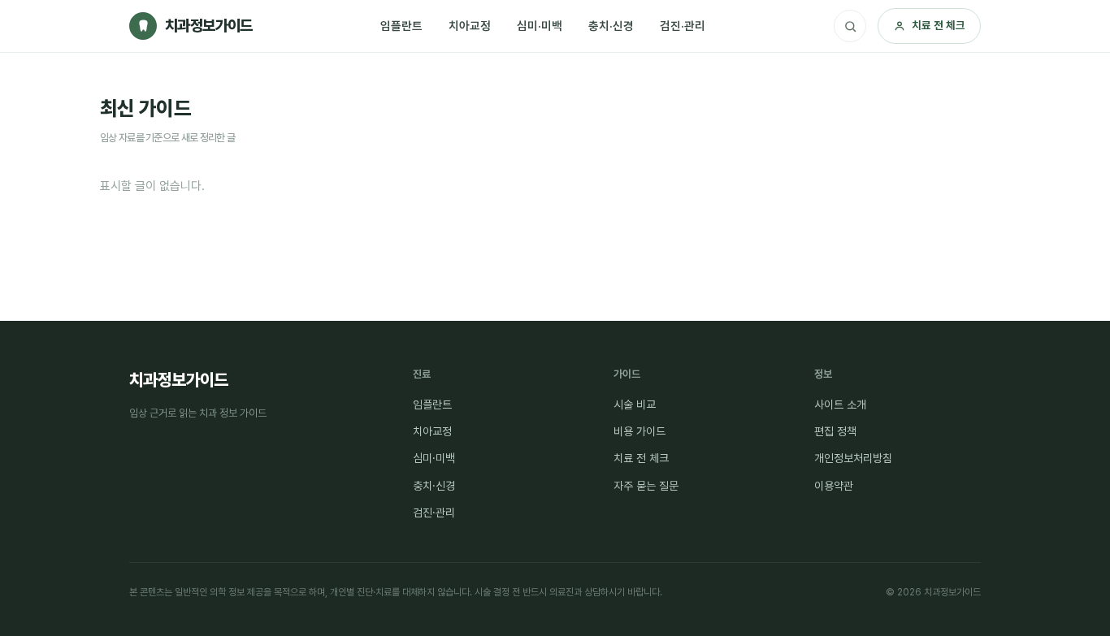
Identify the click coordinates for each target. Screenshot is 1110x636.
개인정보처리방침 (853, 458)
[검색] (850, 26)
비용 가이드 (640, 431)
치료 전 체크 (938, 25)
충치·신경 (611, 25)
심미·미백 (539, 25)
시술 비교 (635, 404)
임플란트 (401, 25)
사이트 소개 (840, 404)
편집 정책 (835, 431)
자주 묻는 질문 (646, 485)
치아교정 (470, 25)
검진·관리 (682, 25)
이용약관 (833, 485)
